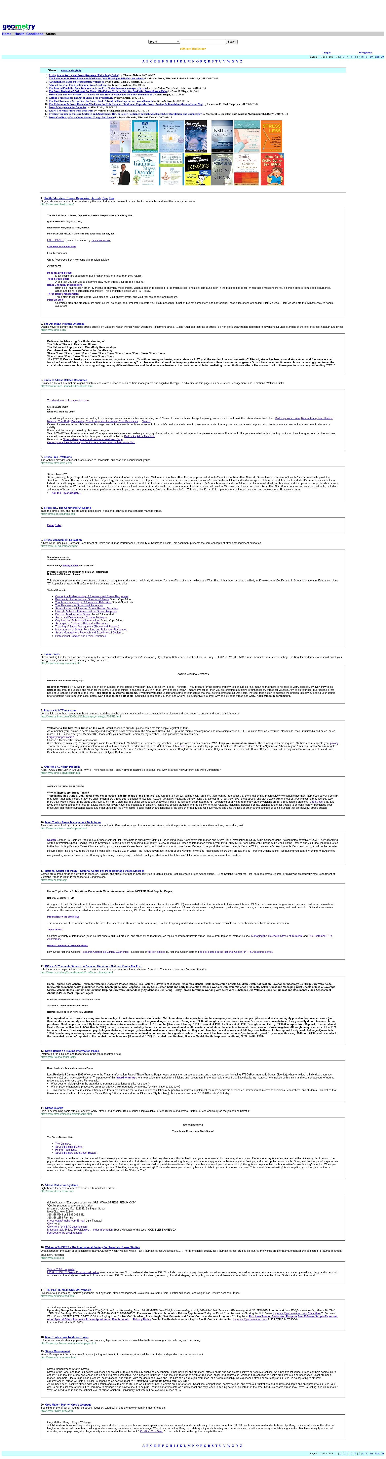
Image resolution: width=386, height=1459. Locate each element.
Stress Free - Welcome (58, 456)
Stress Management (57, 1351)
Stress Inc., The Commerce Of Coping (67, 507)
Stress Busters (54, 1107)
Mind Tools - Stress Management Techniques (73, 822)
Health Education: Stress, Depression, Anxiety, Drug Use (79, 198)
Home (6, 34)
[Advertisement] (193, 11)
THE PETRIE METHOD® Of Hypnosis (68, 1289)
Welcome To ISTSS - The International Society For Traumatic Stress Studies (92, 1247)
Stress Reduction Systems (61, 1185)
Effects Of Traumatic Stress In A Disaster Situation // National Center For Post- (93, 966)
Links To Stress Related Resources (65, 380)
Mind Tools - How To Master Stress (66, 1337)
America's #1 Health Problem (62, 766)
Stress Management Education (63, 539)
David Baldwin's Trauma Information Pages (72, 1050)
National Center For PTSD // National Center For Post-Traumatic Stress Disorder (94, 870)
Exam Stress (52, 654)
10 (371, 56)
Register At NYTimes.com (60, 710)
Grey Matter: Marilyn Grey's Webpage (68, 1404)
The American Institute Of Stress (64, 323)
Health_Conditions (29, 34)
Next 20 (379, 56)
